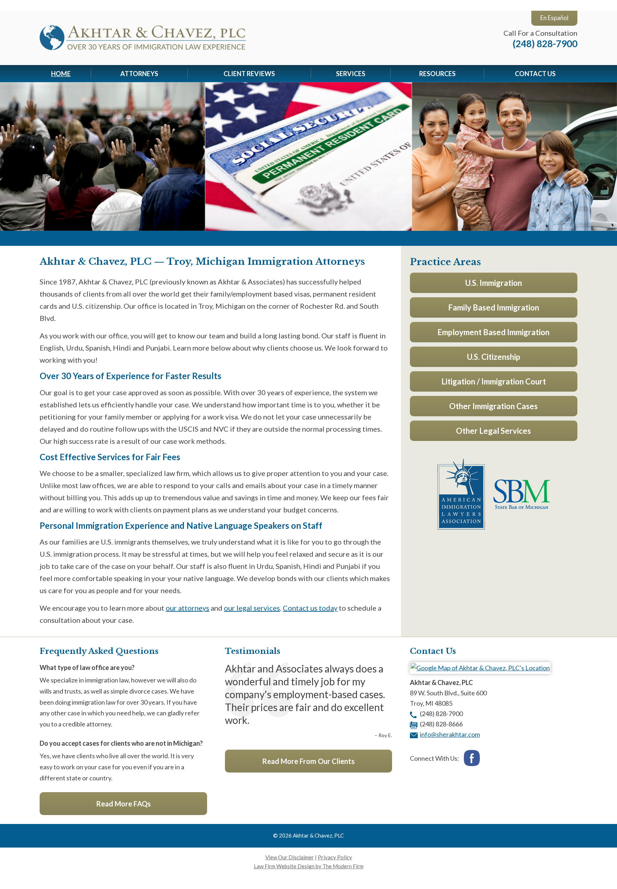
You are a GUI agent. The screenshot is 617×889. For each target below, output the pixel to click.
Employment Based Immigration (493, 332)
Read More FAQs (123, 803)
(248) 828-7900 (545, 43)
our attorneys (187, 608)
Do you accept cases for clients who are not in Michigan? (121, 743)
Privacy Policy (335, 857)
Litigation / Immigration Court (493, 381)
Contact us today (310, 608)
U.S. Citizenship (493, 357)
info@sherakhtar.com (450, 734)
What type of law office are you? (87, 667)
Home (61, 74)
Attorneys (139, 74)
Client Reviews (249, 74)
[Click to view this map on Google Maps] (480, 668)
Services (350, 74)
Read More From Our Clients (308, 761)
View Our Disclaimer (289, 857)
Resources (437, 74)
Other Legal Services (493, 431)
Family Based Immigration (493, 307)
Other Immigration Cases (493, 406)
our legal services (252, 608)
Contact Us (535, 74)
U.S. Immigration (493, 283)
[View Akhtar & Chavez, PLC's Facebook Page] (472, 759)
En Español (554, 17)
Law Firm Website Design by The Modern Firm (308, 866)
